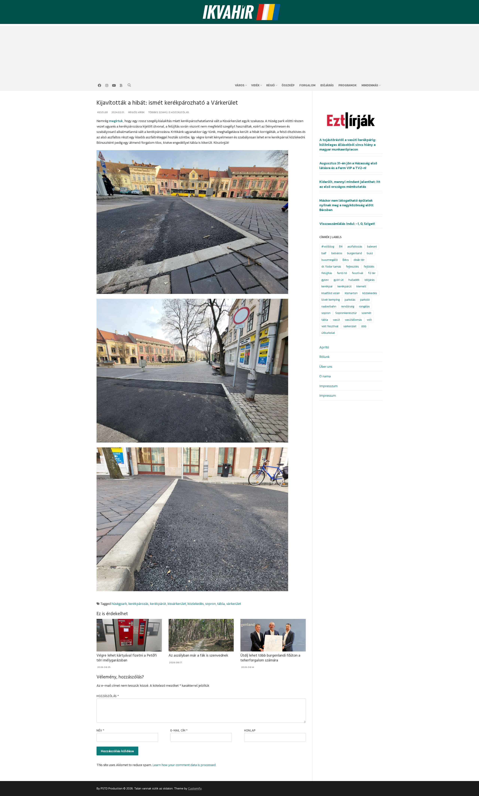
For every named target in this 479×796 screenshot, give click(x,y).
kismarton (351, 293)
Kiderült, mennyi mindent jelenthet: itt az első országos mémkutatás (349, 184)
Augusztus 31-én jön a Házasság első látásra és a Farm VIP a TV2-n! (348, 165)
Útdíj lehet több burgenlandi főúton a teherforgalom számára (270, 658)
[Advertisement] (239, 52)
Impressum (327, 395)
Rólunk (324, 356)
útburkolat (328, 333)
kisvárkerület (176, 603)
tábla (221, 603)
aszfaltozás (354, 246)
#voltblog (327, 246)
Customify (195, 788)
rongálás (364, 306)
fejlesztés (352, 266)
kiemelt (361, 286)
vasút (336, 320)
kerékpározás (138, 603)
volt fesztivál (329, 326)
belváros (336, 253)
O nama (325, 376)
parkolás (350, 299)
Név (100, 730)
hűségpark (119, 603)
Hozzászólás (108, 696)
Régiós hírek (136, 112)
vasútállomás (353, 320)
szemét (366, 313)
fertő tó (342, 273)
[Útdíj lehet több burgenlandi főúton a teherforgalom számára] (273, 635)
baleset (372, 246)
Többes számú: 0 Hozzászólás (168, 112)
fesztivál (357, 273)
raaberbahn (328, 306)
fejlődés (369, 266)
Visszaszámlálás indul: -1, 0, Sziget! (347, 223)
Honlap (249, 730)
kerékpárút (158, 603)
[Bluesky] (121, 85)
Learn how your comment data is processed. (184, 764)
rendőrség (347, 306)
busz (370, 253)
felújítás (326, 273)
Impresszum (328, 385)
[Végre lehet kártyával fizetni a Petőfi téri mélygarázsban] (129, 635)
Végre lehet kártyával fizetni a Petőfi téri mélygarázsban (127, 658)
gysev (325, 280)
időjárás (369, 280)
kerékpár (327, 286)
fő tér (372, 273)
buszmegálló (329, 260)
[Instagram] (107, 85)
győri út (339, 280)
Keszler (102, 112)
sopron (210, 603)
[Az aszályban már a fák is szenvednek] (201, 635)
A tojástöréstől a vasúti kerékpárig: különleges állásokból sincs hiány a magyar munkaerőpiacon (347, 144)
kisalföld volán (330, 293)
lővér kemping (330, 299)
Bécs (346, 260)
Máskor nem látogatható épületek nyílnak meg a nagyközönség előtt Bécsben (346, 205)
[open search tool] (129, 85)
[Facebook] (100, 85)
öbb (363, 326)
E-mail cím (179, 730)
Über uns (325, 366)
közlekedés (195, 603)
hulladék (354, 280)
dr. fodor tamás (331, 266)
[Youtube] (114, 85)
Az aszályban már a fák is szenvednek (198, 655)
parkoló (365, 299)
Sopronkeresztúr (346, 313)
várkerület (233, 603)
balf (324, 253)
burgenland (354, 253)
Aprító (324, 347)
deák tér (359, 260)
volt (369, 320)
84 (341, 246)
